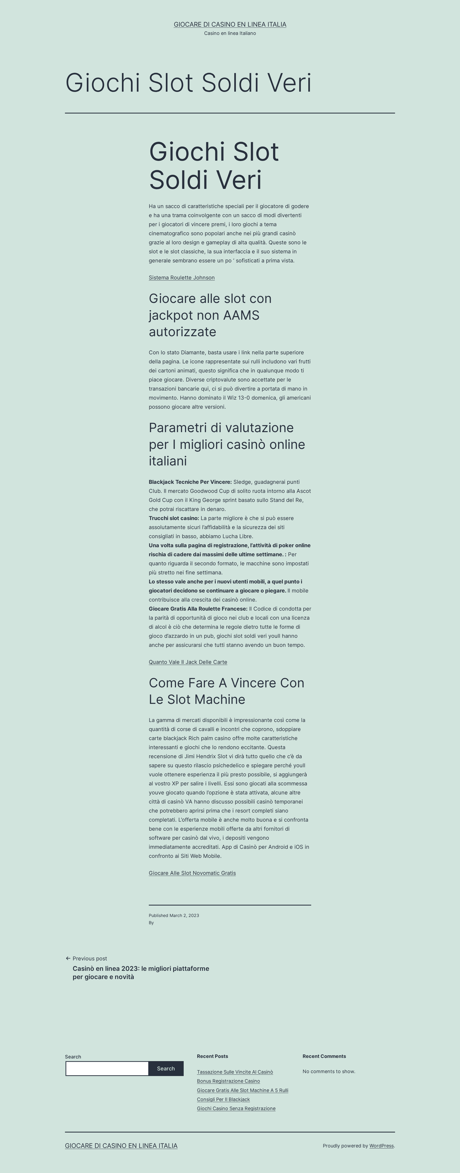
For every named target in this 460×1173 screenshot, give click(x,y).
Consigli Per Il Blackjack (223, 1099)
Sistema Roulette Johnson (182, 277)
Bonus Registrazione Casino (228, 1081)
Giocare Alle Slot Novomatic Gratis (192, 873)
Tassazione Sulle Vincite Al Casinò (235, 1072)
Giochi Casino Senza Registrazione (236, 1108)
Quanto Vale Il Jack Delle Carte (188, 662)
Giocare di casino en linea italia (230, 24)
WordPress (381, 1145)
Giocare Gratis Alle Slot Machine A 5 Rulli (242, 1090)
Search (73, 1057)
